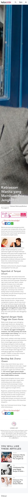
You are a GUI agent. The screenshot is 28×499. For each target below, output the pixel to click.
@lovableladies (9, 433)
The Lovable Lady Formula (12, 434)
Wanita (3, 184)
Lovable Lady (14, 428)
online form (14, 437)
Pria (14, 465)
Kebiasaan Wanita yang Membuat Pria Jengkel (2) (19, 456)
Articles (7, 206)
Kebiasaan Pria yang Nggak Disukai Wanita (18, 481)
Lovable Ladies (22, 431)
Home (2, 206)
